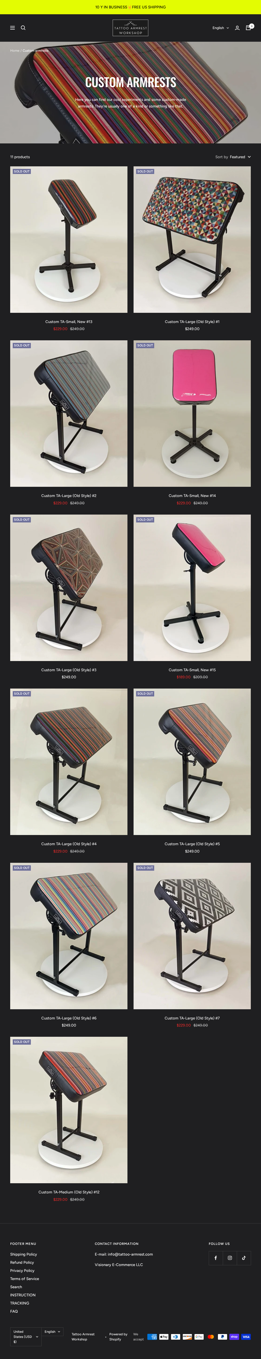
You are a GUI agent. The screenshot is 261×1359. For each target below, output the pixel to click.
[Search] (23, 27)
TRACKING (19, 1303)
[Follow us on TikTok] (244, 1258)
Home (14, 50)
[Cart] (248, 27)
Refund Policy (22, 1262)
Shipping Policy (23, 1254)
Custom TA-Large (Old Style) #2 (68, 495)
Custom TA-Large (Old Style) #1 (192, 321)
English (218, 28)
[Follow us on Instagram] (230, 1258)
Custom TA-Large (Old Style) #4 (69, 844)
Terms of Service (24, 1278)
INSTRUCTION (23, 1295)
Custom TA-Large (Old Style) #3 (68, 670)
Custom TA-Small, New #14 (192, 495)
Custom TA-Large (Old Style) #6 (69, 1018)
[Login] (237, 28)
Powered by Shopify (118, 1336)
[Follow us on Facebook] (216, 1258)
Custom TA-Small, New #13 (68, 321)
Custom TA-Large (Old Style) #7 (192, 1018)
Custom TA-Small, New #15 (192, 670)
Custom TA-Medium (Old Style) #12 (68, 1192)
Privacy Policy (22, 1270)
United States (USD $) (23, 1337)
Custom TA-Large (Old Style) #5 (192, 844)
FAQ (14, 1311)
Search (16, 1287)
